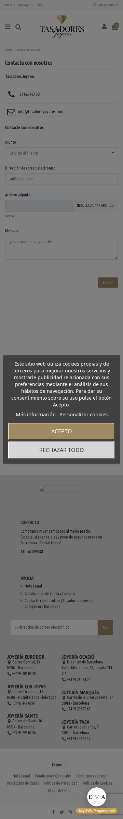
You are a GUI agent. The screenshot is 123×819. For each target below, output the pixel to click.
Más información (36, 414)
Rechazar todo (61, 450)
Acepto (61, 431)
